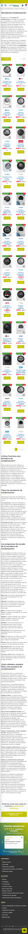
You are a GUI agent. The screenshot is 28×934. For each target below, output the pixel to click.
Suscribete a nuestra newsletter (14, 814)
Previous (2, 842)
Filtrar (6, 59)
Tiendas (4, 908)
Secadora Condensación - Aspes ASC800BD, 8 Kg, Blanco (20, 437)
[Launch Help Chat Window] (24, 930)
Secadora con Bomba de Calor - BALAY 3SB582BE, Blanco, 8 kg (7, 84)
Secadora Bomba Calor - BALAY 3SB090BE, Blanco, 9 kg (7, 115)
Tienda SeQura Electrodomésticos (11, 897)
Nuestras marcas (7, 891)
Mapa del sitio (6, 917)
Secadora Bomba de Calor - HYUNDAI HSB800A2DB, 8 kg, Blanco (21, 213)
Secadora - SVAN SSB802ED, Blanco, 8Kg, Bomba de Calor (20, 341)
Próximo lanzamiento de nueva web (14, 1)
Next (25, 842)
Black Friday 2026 (7, 888)
